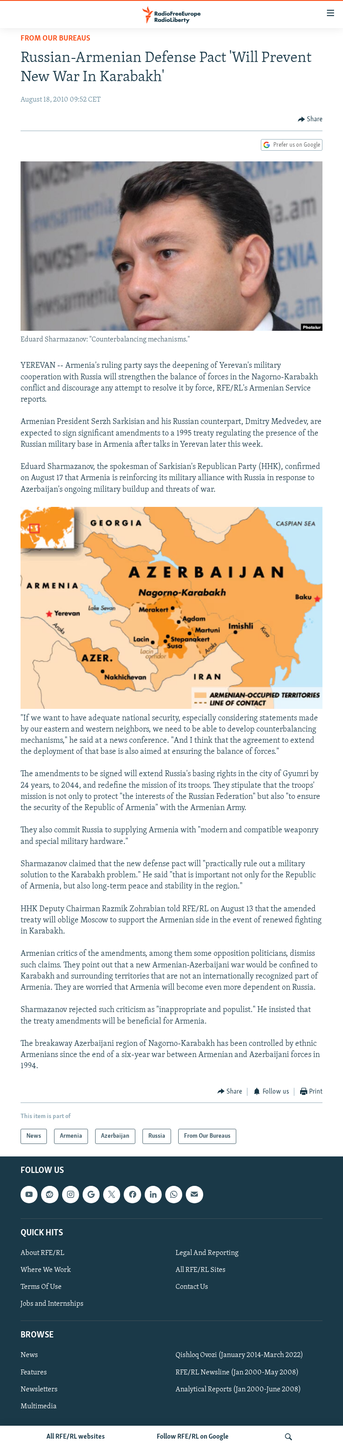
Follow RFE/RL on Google (193, 1436)
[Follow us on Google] (91, 1194)
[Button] (310, 119)
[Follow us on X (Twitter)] (111, 1194)
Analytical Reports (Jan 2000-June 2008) (238, 1389)
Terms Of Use (41, 1287)
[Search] (288, 1437)
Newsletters (39, 1389)
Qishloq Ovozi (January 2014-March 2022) (239, 1355)
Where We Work (46, 1270)
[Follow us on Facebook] (132, 1194)
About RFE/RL (42, 1253)
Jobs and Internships (52, 1304)
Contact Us (192, 1287)
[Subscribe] (194, 1194)
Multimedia (39, 1406)
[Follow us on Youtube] (29, 1194)
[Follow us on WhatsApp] (173, 1194)
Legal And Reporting (207, 1253)
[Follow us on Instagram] (70, 1194)
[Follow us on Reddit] (49, 1194)
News (29, 1355)
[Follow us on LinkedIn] (153, 1194)
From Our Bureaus (55, 39)
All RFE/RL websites (75, 1436)
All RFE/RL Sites (201, 1270)
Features (34, 1372)
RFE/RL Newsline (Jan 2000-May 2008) (237, 1372)
